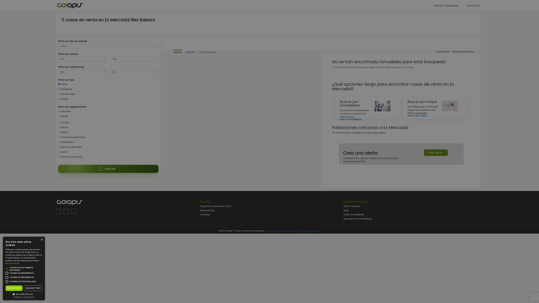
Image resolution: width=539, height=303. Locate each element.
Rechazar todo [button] (33, 288)
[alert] (269, 151)
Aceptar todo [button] (14, 288)
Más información (13, 263)
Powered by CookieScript (24, 297)
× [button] (42, 240)
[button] (24, 294)
